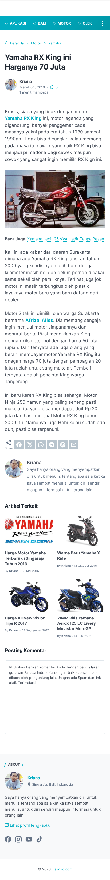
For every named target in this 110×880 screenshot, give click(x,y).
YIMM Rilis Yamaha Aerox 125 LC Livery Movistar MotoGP (76, 623)
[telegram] (52, 444)
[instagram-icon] (18, 839)
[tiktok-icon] (39, 839)
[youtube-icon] (29, 839)
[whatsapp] (41, 444)
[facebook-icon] (8, 839)
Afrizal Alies (39, 320)
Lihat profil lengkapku (29, 825)
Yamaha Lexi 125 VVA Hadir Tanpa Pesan (66, 239)
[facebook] (19, 444)
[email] (73, 444)
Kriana (34, 778)
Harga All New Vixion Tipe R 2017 (25, 621)
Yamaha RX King (23, 118)
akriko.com (63, 869)
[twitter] (30, 444)
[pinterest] (63, 444)
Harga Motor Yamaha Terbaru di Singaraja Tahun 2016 (25, 558)
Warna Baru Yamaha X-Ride (79, 556)
